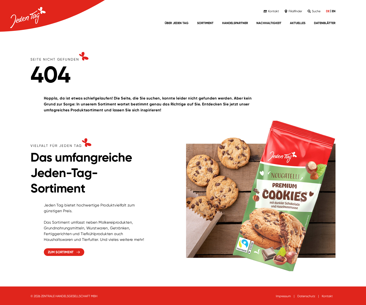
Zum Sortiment (61, 252)
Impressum (283, 296)
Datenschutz (306, 296)
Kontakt (327, 296)
